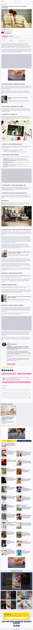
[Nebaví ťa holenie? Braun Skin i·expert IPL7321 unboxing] (8, 604)
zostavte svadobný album (5, 280)
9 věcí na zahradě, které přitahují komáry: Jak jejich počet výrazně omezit (11, 479)
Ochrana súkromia (27, 621)
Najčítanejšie (9, 440)
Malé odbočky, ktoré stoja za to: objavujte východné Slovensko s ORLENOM (11, 497)
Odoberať (26, 617)
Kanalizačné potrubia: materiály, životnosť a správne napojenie (10, 533)
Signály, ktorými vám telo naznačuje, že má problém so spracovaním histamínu (26, 462)
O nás (3, 621)
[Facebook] (19, 626)
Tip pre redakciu (16, 623)
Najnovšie (24, 440)
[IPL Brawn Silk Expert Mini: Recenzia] (24, 604)
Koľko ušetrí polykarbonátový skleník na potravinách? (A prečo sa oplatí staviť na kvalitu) (26, 507)
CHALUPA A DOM (9, 531)
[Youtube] (16, 626)
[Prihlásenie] (1, 1)
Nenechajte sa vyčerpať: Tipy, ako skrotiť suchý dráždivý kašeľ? (11, 488)
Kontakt (7, 621)
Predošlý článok (8, 373)
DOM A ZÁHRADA (25, 505)
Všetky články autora (11, 364)
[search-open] (3, 1)
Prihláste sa (8, 377)
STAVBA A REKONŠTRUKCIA (11, 522)
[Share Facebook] (2, 370)
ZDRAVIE (8, 459)
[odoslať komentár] (29, 397)
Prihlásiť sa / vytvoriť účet (16, 382)
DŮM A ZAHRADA (10, 477)
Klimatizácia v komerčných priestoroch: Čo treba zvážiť (26, 524)
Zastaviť (4, 40)
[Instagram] (14, 626)
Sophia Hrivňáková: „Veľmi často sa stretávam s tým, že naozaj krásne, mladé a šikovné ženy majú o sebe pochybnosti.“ (27, 454)
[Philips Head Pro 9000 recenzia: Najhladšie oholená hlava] (24, 595)
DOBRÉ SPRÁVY (9, 495)
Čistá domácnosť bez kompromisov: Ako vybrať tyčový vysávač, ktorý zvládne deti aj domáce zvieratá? (11, 552)
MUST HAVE (5, 4)
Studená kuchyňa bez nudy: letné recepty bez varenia (26, 543)
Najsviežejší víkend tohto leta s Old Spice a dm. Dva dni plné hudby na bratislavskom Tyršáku (11, 452)
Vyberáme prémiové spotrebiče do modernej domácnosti (11, 542)
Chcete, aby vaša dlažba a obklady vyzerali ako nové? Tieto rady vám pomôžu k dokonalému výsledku (11, 516)
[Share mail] (12, 370)
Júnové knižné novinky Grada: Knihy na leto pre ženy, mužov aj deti (26, 552)
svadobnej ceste (23, 231)
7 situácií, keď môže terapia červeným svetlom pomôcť (11, 461)
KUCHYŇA (8, 540)
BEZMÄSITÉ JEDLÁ (25, 541)
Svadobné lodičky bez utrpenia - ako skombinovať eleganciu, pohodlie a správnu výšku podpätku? (11, 444)
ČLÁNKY (8, 486)
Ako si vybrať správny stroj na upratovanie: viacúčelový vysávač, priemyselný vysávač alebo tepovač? (27, 516)
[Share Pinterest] (8, 370)
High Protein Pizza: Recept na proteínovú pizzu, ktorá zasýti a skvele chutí (11, 470)
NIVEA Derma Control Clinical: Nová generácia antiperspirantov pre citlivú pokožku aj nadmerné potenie (26, 499)
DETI (7, 504)
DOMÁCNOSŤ (9, 513)
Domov (2, 4)
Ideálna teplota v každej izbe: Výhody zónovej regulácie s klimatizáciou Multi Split (26, 534)
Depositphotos (5, 141)
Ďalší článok (24, 373)
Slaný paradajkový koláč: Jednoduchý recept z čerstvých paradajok (26, 471)
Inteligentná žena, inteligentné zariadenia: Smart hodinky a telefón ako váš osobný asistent (27, 489)
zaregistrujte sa (23, 379)
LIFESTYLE (8, 450)
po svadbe (8, 116)
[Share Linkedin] (10, 370)
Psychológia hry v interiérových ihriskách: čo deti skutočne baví (11, 506)
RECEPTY (8, 468)
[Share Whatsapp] (4, 370)
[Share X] (6, 370)
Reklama (11, 621)
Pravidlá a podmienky (18, 621)
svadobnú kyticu (15, 90)
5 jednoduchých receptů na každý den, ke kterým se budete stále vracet (26, 480)
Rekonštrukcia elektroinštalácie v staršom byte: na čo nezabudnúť (11, 524)
